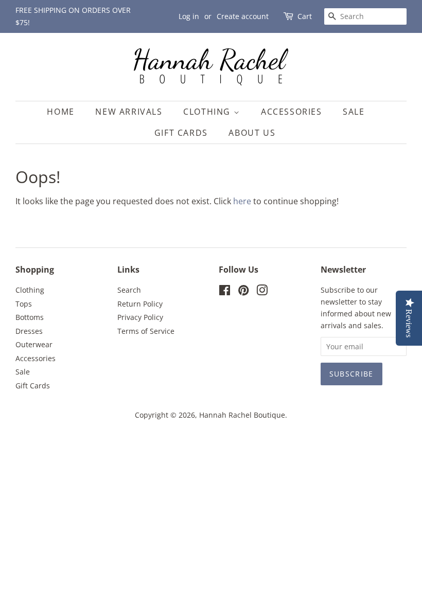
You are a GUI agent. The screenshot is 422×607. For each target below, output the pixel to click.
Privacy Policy (140, 317)
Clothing (208, 111)
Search (129, 290)
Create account (243, 16)
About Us (251, 132)
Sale (353, 111)
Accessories (291, 111)
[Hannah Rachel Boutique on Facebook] (225, 292)
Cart (304, 16)
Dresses (29, 331)
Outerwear (33, 344)
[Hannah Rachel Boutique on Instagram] (262, 292)
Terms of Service (145, 331)
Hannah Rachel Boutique (242, 415)
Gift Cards (181, 132)
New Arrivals (128, 111)
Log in (189, 16)
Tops (23, 304)
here (242, 201)
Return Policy (140, 304)
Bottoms (29, 317)
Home (60, 111)
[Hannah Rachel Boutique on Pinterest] (243, 292)
